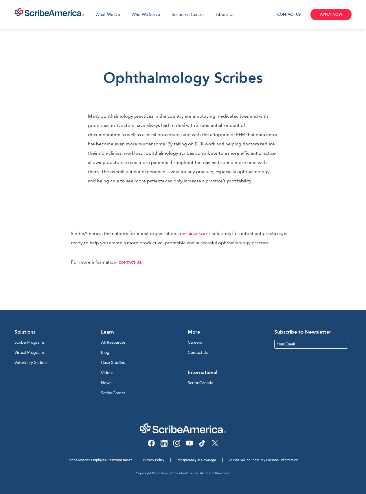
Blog (105, 352)
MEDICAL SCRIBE (196, 234)
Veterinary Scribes (30, 362)
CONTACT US (289, 14)
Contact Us (198, 352)
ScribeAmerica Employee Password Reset (100, 460)
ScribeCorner (113, 393)
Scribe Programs (29, 342)
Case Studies (113, 362)
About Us (225, 14)
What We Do (107, 14)
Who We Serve (146, 14)
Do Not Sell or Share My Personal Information (263, 460)
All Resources (113, 342)
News (106, 383)
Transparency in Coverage (196, 460)
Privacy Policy (153, 460)
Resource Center (188, 14)
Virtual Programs (29, 352)
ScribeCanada (200, 383)
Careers (195, 342)
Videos (107, 372)
